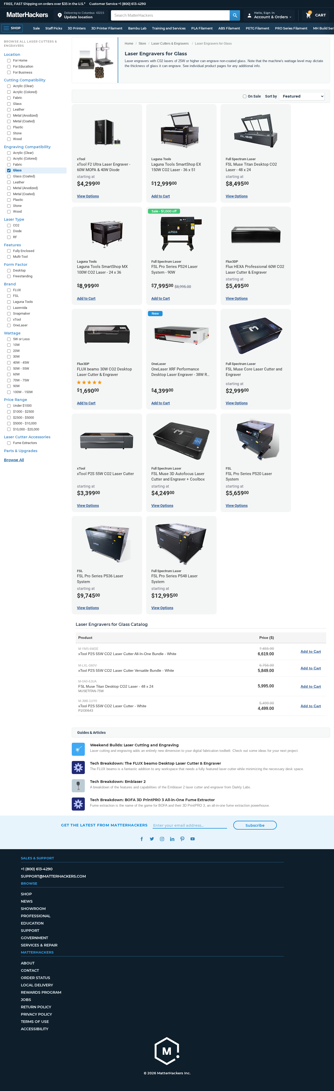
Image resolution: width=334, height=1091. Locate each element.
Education (32, 923)
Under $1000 (22, 405)
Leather (18, 109)
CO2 (16, 225)
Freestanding (22, 276)
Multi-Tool (20, 257)
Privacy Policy (36, 1014)
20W (16, 351)
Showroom (33, 908)
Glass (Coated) (24, 176)
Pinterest (182, 838)
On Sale (254, 96)
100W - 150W (23, 392)
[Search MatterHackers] (235, 15)
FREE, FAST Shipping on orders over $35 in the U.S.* (44, 4)
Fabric (17, 98)
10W (16, 345)
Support (30, 930)
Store (142, 43)
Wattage (12, 333)
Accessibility (34, 1029)
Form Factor (15, 264)
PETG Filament (257, 28)
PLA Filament (202, 28)
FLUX (17, 290)
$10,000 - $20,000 (26, 429)
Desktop (19, 270)
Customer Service (103, 4)
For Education (23, 66)
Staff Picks (53, 28)
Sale (36, 28)
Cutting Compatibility (24, 80)
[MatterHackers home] (27, 15)
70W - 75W (21, 380)
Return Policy (36, 1007)
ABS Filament (229, 28)
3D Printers (77, 28)
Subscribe (255, 825)
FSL (16, 296)
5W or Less (21, 339)
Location (12, 54)
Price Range (15, 399)
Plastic (18, 127)
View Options (88, 196)
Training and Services (169, 28)
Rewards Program (41, 992)
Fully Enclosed (23, 251)
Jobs (26, 999)
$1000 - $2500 (23, 411)
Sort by (271, 96)
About (27, 963)
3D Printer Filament (106, 28)
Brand (10, 284)
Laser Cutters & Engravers (170, 43)
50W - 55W (21, 368)
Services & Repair (39, 945)
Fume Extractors (25, 443)
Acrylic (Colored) (25, 92)
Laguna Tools (23, 302)
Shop (26, 894)
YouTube (192, 838)
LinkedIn (172, 838)
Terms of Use (35, 1021)
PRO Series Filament (291, 28)
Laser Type (14, 219)
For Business (22, 72)
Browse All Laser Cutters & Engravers (30, 43)
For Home (20, 60)
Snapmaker (21, 313)
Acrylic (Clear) (23, 86)
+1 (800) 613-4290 (132, 4)
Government (34, 938)
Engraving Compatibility (27, 147)
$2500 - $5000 (23, 417)
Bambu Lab (137, 28)
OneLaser (20, 325)
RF (15, 237)
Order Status (35, 977)
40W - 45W (21, 362)
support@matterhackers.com (53, 876)
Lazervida (20, 308)
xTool (17, 319)
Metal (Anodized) (25, 115)
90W (16, 386)
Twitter (151, 838)
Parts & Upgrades (20, 450)
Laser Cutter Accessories (27, 437)
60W (16, 374)
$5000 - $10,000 (25, 423)
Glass (17, 104)
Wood (17, 139)
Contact (30, 970)
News (27, 901)
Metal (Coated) (24, 121)
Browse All (14, 460)
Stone (17, 133)
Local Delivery (37, 985)
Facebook (141, 838)
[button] (80, 15)
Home (129, 43)
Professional (35, 916)
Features (12, 245)
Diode (17, 231)
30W (16, 356)
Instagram (161, 838)
